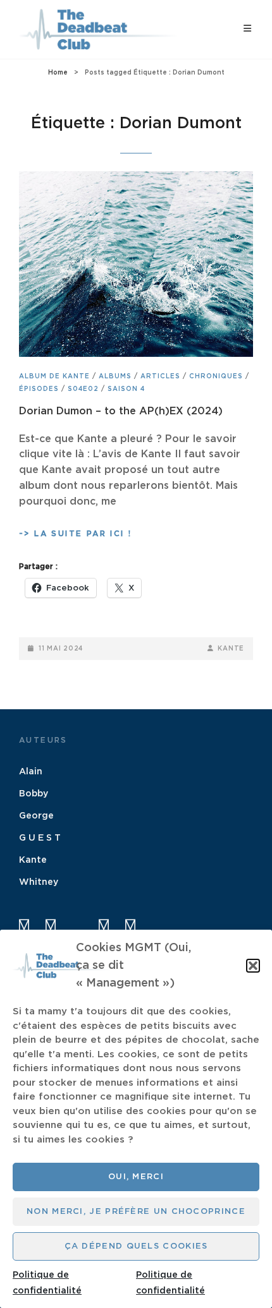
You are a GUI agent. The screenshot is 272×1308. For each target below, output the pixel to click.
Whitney (38, 882)
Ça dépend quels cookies (136, 1246)
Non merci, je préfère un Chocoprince (136, 1212)
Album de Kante (54, 376)
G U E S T (40, 838)
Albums (115, 376)
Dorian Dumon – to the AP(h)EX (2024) (121, 411)
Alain (30, 771)
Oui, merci (136, 1177)
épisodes (39, 389)
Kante (231, 648)
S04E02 (83, 389)
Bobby (33, 793)
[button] (253, 965)
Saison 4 (126, 389)
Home (58, 72)
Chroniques (216, 376)
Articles (160, 376)
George (36, 816)
